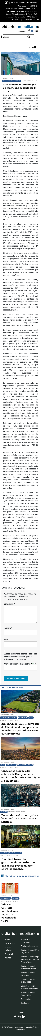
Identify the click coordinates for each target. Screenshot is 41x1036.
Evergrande (11, 765)
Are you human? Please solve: (17, 664)
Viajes (19, 853)
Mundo (8, 958)
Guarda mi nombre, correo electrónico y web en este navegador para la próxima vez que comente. (20, 656)
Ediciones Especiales (29, 946)
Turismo (12, 853)
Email (6, 639)
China (3, 765)
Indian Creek (22, 717)
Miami (31, 717)
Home (7, 939)
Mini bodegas (7, 81)
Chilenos (4, 853)
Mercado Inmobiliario (25, 765)
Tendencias (26, 999)
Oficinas (4, 812)
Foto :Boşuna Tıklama (8, 717)
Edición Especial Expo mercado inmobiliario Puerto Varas (30, 959)
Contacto (25, 1003)
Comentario (9, 604)
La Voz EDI (10, 943)
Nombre (8, 628)
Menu (31, 47)
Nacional (17, 81)
